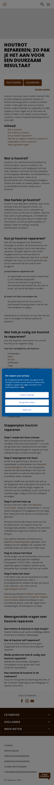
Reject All (27, 410)
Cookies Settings (27, 395)
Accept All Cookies (27, 402)
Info (22, 387)
